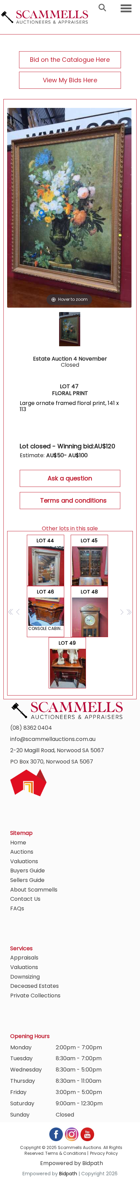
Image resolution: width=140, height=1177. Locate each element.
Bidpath (68, 1173)
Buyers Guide (27, 870)
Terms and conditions (73, 500)
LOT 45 (90, 561)
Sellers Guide (27, 880)
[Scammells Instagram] (72, 1134)
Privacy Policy (104, 1153)
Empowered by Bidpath (71, 1163)
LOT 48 (89, 612)
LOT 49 (67, 664)
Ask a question (70, 478)
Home (18, 842)
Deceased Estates (34, 986)
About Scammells (33, 890)
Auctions (21, 852)
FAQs (17, 908)
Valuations (24, 861)
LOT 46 (46, 609)
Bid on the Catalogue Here (70, 59)
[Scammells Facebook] (56, 1134)
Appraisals (24, 958)
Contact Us (25, 899)
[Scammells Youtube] (87, 1134)
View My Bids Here (70, 80)
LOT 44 (45, 561)
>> (129, 612)
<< (11, 612)
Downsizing (25, 977)
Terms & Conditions (65, 1153)
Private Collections (35, 995)
